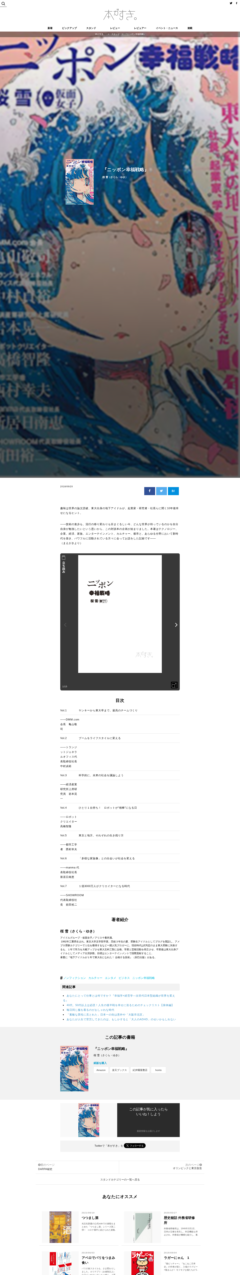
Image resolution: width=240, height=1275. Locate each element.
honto (158, 1070)
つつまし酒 (90, 1218)
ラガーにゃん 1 (176, 1258)
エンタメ (110, 977)
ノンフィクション (74, 977)
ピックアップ (69, 28)
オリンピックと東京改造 (187, 1168)
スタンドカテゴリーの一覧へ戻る (120, 1179)
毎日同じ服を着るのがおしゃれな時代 (90, 1009)
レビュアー (140, 28)
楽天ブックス (119, 1070)
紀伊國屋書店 (140, 1070)
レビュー (115, 28)
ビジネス (124, 977)
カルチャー (95, 977)
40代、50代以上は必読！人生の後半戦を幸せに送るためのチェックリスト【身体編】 (120, 1005)
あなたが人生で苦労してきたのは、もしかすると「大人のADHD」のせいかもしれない (121, 1019)
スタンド (91, 28)
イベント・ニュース (167, 28)
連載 (189, 28)
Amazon (101, 1070)
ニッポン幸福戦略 (143, 977)
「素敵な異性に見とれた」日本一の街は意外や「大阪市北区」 (106, 1014)
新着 (50, 28)
